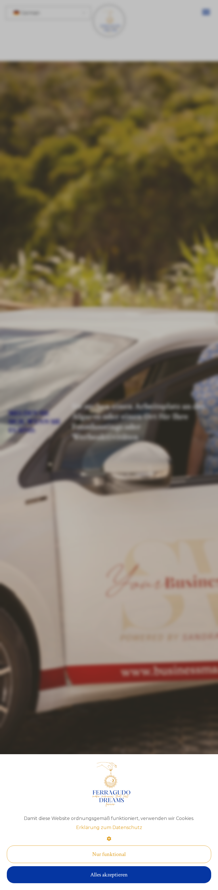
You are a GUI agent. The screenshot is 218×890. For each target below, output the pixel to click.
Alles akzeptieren (109, 874)
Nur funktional (109, 854)
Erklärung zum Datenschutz (109, 827)
